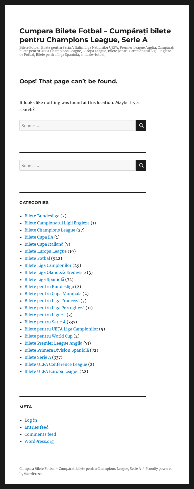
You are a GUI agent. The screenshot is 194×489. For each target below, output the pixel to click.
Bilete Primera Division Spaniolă (57, 350)
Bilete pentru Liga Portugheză (55, 307)
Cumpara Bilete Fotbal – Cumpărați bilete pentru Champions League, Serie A (95, 35)
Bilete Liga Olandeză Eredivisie (55, 272)
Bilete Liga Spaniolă (44, 279)
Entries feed (36, 427)
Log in (31, 420)
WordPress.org (39, 441)
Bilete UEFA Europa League (52, 371)
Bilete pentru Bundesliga (49, 286)
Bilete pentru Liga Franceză (52, 300)
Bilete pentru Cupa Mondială (53, 293)
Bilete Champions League (50, 230)
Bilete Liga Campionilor (48, 265)
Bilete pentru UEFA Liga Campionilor (61, 328)
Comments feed (40, 434)
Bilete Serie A (38, 357)
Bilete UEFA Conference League (56, 364)
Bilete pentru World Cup (48, 336)
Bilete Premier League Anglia (53, 343)
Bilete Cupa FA (39, 237)
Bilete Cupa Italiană (44, 244)
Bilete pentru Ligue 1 (45, 314)
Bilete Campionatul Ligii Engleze (57, 222)
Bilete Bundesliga (42, 215)
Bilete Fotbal (37, 258)
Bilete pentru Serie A (45, 321)
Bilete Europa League (46, 251)
